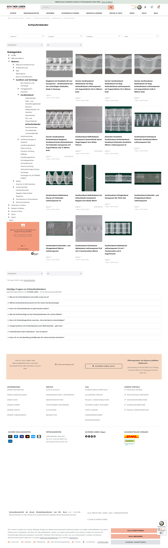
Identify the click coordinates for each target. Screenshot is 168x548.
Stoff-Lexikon (91, 410)
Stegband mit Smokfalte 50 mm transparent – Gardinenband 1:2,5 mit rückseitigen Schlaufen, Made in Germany (59, 85)
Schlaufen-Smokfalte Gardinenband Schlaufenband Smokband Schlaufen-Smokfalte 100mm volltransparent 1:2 (118, 141)
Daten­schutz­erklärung (49, 538)
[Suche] (111, 7)
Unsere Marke (13, 405)
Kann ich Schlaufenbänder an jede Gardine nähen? (29, 308)
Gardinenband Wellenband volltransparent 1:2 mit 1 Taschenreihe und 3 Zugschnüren (116, 250)
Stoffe (13, 13)
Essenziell (15, 542)
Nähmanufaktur (31, 13)
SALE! (144, 13)
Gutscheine (51, 410)
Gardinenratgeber (93, 415)
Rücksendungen (92, 420)
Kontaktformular (66, 364)
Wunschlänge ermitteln (96, 390)
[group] (89, 64)
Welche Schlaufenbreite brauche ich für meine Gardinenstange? (34, 303)
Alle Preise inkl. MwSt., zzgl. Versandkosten (108, 513)
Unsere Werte (13, 410)
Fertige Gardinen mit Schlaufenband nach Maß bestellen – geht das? (36, 326)
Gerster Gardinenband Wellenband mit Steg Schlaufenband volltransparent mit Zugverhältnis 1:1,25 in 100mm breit (147, 86)
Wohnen (50, 13)
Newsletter (51, 415)
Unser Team (12, 400)
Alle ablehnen (136, 536)
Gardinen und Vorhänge (42, 18)
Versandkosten (29, 280)
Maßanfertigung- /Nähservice (60, 395)
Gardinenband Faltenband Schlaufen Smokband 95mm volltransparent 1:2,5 (145, 139)
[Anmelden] (145, 7)
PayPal (77, 542)
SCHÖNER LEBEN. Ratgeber (96, 405)
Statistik (28, 542)
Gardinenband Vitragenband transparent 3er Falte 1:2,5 (116, 196)
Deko (132, 13)
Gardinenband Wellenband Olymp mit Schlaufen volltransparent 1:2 (57, 198)
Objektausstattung (54, 400)
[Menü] (165, 521)
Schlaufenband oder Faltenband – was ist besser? (29, 332)
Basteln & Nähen (94, 13)
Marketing (41, 542)
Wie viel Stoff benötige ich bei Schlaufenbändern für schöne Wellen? (36, 314)
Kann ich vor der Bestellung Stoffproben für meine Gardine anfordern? (37, 337)
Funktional (90, 542)
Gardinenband (56, 18)
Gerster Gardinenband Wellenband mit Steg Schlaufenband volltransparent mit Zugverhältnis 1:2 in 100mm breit (118, 86)
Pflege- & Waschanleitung (97, 400)
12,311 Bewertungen (23, 249)
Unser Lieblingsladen (17, 395)
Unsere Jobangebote (16, 415)
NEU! (156, 13)
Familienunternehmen (137, 400)
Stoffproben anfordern (57, 405)
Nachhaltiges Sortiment (138, 395)
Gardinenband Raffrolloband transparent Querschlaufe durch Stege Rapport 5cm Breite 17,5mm (88, 141)
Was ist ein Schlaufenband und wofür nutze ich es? (29, 297)
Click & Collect (53, 390)
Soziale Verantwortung (138, 410)
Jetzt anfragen (107, 2)
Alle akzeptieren (135, 530)
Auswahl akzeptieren (135, 542)
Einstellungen (103, 542)
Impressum (73, 538)
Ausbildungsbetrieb (136, 405)
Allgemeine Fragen (94, 395)
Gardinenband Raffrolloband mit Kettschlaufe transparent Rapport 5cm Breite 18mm (88, 198)
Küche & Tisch (115, 13)
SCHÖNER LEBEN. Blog (105, 366)
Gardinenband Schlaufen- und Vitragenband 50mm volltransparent (146, 198)
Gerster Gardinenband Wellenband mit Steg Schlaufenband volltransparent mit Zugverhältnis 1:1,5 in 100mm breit (88, 86)
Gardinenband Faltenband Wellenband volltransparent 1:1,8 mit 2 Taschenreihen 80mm (88, 248)
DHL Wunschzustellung (60, 542)
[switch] (162, 533)
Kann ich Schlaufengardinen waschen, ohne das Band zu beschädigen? (37, 320)
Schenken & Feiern (70, 13)
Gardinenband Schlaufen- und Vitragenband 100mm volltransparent (58, 248)
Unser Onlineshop (15, 390)
